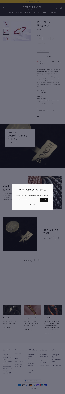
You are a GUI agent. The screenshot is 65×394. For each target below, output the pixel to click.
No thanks (32, 204)
